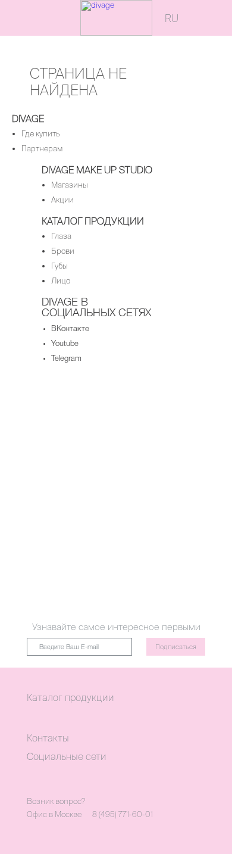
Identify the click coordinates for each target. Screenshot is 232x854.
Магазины (69, 184)
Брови (62, 251)
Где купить (40, 133)
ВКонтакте (70, 329)
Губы (59, 265)
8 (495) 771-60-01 (122, 814)
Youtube (65, 344)
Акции (62, 199)
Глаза (61, 236)
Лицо (60, 280)
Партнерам (41, 148)
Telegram (66, 359)
